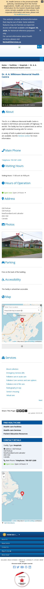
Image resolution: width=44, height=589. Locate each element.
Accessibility (13, 279)
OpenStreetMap (29, 341)
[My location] (22, 346)
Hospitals (17, 445)
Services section (24, 136)
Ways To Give (6, 551)
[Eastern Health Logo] (22, 54)
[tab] (22, 539)
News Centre (6, 543)
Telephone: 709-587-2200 (11, 160)
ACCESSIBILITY (29, 560)
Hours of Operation (18, 183)
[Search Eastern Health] (39, 46)
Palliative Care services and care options (21, 380)
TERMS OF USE (22, 560)
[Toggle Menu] (41, 59)
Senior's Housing (12, 391)
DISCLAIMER (4, 560)
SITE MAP (36, 560)
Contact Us (5, 547)
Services (11, 358)
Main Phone (13, 150)
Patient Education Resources (16, 434)
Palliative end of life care (15, 384)
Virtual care (10, 395)
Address (10, 199)
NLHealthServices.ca (22, 14)
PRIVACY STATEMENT (12, 560)
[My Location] (21, 311)
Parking (10, 262)
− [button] (4, 476)
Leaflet (14, 341)
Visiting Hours (14, 166)
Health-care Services (12, 430)
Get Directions (9, 523)
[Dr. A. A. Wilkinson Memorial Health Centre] (22, 494)
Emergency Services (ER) (15, 373)
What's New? (5, 555)
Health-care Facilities (12, 426)
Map (8, 297)
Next (40, 400)
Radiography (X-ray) (13, 388)
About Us (4, 539)
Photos (9, 224)
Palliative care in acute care (16, 376)
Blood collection (12, 369)
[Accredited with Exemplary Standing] (22, 579)
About (10, 112)
